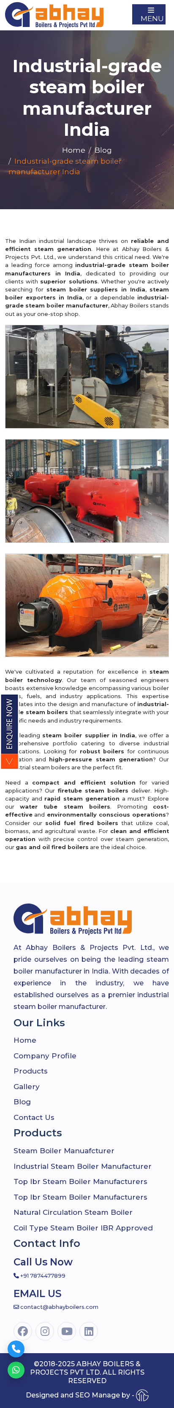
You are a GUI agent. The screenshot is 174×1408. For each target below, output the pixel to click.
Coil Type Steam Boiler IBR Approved (83, 1228)
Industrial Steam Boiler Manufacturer (83, 1166)
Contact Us (34, 1117)
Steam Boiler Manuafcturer (64, 1150)
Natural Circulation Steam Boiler (73, 1212)
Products (31, 1071)
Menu (152, 18)
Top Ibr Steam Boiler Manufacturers (80, 1181)
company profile (45, 1056)
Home (73, 150)
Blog (103, 150)
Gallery (27, 1086)
